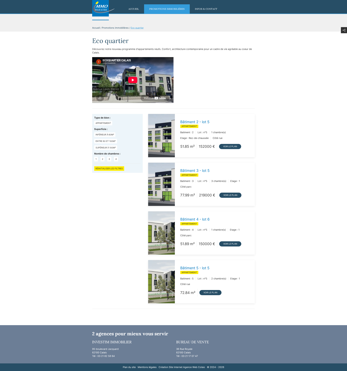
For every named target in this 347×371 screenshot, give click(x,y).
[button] (344, 30)
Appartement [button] (103, 123)
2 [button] (102, 159)
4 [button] (116, 159)
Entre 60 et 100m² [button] (106, 141)
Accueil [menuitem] (133, 8)
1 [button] (96, 159)
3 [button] (109, 159)
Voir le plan (230, 146)
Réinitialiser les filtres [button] (109, 168)
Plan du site (129, 367)
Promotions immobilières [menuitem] (167, 8)
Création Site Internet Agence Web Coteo (182, 367)
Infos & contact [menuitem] (206, 8)
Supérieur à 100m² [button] (106, 147)
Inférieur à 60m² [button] (105, 134)
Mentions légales (147, 367)
